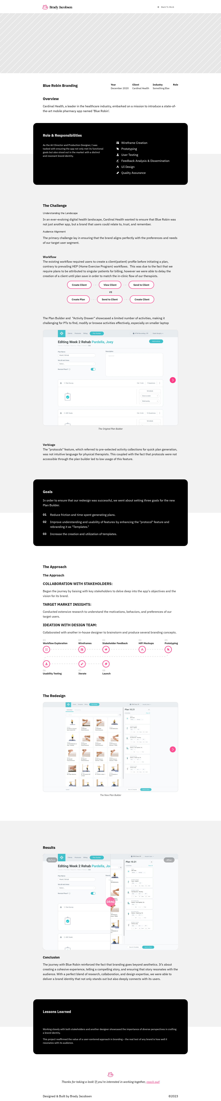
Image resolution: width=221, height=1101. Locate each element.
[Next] (173, 380)
